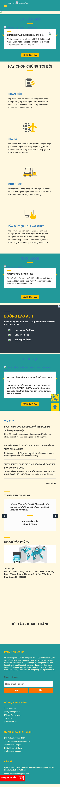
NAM (16, 690)
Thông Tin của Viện (12, 715)
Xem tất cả (30, 55)
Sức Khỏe (15, 184)
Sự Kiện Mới (30, 19)
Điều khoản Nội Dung (13, 748)
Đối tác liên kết (11, 721)
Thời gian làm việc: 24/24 (15, 738)
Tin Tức (9, 421)
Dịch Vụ (30, 358)
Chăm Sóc (15, 94)
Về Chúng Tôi (10, 708)
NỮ (40, 690)
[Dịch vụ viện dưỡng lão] (30, 266)
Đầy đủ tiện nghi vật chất (26, 226)
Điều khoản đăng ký (13, 751)
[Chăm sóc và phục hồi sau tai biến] (30, 27)
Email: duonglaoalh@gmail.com (17, 741)
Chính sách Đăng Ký (13, 744)
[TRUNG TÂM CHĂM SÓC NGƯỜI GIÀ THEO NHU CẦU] (30, 369)
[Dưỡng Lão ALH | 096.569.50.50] (30, 12)
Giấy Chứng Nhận (12, 711)
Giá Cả (12, 139)
